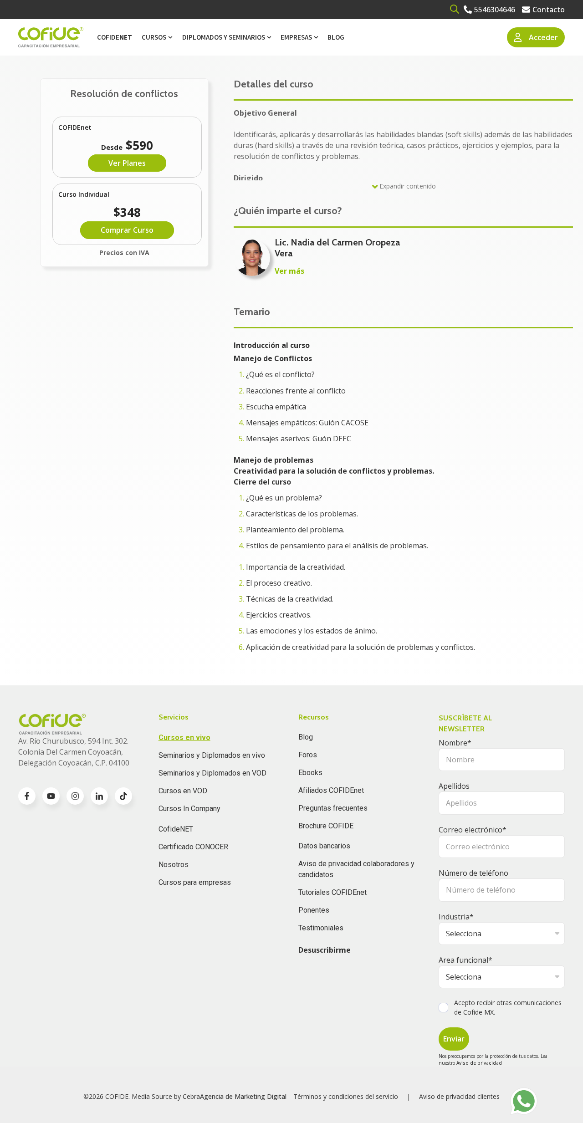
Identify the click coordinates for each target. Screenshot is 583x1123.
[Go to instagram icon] (75, 796)
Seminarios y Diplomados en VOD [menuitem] (212, 773)
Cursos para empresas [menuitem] (195, 882)
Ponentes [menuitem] (313, 910)
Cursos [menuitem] (154, 37)
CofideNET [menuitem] (176, 829)
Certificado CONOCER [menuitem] (193, 846)
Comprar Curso (127, 230)
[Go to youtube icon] (51, 796)
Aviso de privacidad (479, 1063)
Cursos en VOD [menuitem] (183, 790)
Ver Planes (127, 163)
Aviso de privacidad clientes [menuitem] (459, 1096)
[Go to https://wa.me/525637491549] (523, 1101)
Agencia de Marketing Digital (243, 1096)
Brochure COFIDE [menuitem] (325, 826)
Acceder (543, 37)
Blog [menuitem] (335, 37)
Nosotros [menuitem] (174, 864)
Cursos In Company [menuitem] (189, 808)
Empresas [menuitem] (296, 37)
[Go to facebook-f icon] (27, 796)
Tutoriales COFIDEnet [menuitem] (332, 892)
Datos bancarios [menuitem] (324, 846)
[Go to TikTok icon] (123, 796)
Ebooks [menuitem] (310, 772)
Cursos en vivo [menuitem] (184, 737)
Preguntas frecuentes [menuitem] (333, 808)
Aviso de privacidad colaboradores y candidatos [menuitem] (356, 869)
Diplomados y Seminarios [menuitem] (223, 37)
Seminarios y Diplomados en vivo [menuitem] (212, 755)
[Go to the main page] (50, 37)
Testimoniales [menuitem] (320, 928)
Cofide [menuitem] (114, 37)
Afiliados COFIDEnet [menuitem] (331, 790)
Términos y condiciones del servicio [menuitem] (345, 1096)
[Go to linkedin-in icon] (99, 796)
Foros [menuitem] (307, 754)
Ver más (289, 271)
